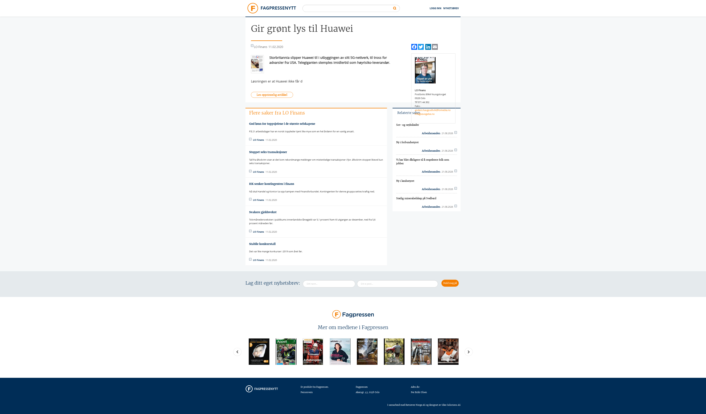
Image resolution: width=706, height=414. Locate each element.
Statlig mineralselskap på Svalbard (416, 198)
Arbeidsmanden (431, 133)
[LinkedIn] (428, 46)
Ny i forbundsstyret (407, 142)
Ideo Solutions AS (451, 405)
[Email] (435, 46)
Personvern (307, 392)
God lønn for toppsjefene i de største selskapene (282, 124)
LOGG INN (435, 8)
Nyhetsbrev (451, 8)
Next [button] (468, 352)
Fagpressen (362, 387)
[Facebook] (414, 46)
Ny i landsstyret (405, 180)
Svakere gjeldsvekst (263, 212)
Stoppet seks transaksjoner (268, 152)
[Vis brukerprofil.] (425, 70)
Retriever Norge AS (415, 405)
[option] (258, 351)
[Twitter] (421, 46)
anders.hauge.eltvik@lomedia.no (433, 110)
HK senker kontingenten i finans (271, 184)
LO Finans (258, 139)
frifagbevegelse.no (425, 114)
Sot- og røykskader (407, 124)
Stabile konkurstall (262, 244)
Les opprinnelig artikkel (272, 94)
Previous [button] (237, 352)
